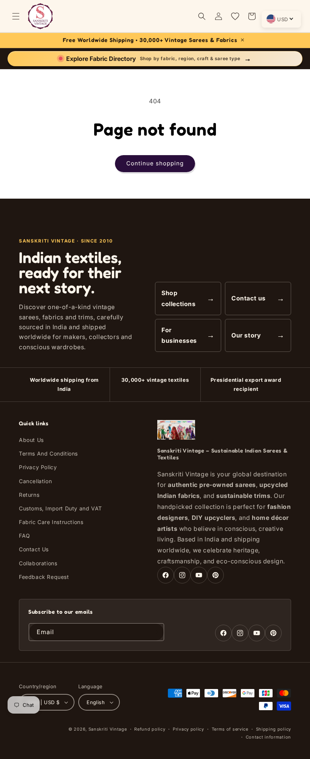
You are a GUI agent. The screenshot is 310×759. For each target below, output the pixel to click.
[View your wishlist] (235, 16)
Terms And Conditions (48, 453)
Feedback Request (44, 577)
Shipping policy (273, 729)
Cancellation (35, 481)
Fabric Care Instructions (51, 522)
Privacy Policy (38, 467)
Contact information (268, 737)
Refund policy (149, 729)
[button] (16, 16)
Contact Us (34, 549)
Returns (29, 494)
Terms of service (230, 729)
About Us (31, 440)
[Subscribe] (155, 632)
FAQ (24, 535)
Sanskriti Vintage (107, 729)
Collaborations (38, 563)
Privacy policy (188, 729)
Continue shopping (155, 163)
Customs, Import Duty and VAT (60, 508)
